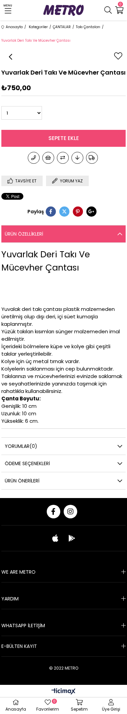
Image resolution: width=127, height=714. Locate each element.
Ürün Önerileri (22, 480)
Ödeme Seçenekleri (27, 463)
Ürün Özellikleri (24, 234)
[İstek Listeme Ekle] (48, 158)
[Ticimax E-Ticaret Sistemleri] (63, 691)
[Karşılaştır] (63, 158)
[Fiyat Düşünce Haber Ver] (77, 158)
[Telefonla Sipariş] (34, 158)
